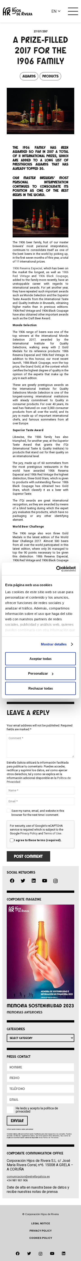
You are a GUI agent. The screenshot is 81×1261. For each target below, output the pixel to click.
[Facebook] (12, 881)
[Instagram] (55, 881)
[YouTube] (44, 881)
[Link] (17, 11)
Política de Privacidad (50, 1138)
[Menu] (73, 11)
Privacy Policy (29, 833)
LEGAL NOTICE (40, 1223)
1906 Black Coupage (53, 276)
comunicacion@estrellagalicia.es (28, 1176)
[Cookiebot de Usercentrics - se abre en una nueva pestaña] (57, 569)
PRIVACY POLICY (40, 1230)
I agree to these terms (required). (38, 840)
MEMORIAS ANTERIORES (25, 1012)
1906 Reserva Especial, (28, 268)
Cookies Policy (40, 1238)
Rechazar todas (40, 688)
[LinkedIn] (33, 881)
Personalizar (38, 673)
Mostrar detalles (54, 644)
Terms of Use (52, 833)
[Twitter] (23, 881)
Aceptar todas (40, 658)
